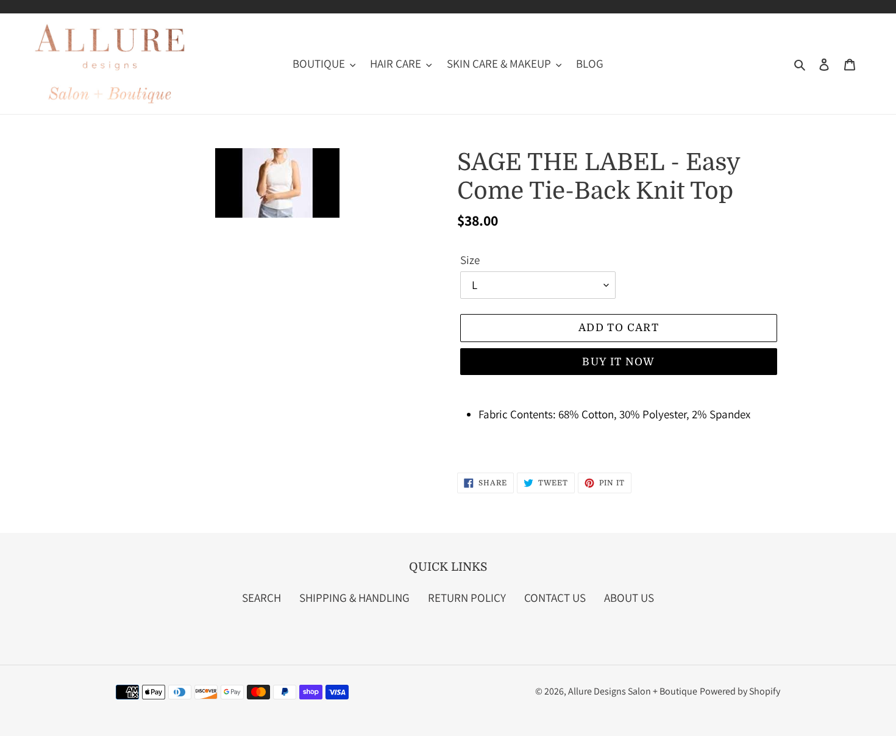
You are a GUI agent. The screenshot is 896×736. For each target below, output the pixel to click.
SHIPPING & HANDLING (354, 597)
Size (470, 259)
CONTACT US (555, 597)
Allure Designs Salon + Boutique (632, 691)
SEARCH (261, 597)
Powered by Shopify (740, 691)
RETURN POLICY (467, 597)
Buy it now (618, 362)
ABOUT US (629, 597)
